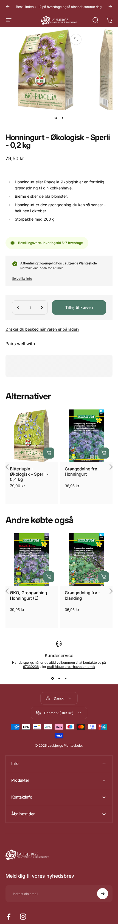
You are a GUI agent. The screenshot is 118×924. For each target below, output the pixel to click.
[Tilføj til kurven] (48, 453)
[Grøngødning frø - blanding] (86, 559)
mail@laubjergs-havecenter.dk (71, 667)
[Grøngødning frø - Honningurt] (86, 435)
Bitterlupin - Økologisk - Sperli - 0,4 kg (29, 474)
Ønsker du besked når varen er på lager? (42, 329)
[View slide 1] (52, 678)
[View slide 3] (65, 678)
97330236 (31, 667)
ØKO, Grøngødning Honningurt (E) (28, 595)
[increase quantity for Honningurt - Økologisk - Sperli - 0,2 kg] (41, 307)
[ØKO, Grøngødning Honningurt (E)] (31, 559)
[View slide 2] (59, 678)
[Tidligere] (8, 6)
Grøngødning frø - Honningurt (82, 471)
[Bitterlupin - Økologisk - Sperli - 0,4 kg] (31, 435)
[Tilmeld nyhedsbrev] (102, 893)
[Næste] (110, 6)
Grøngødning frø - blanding (82, 595)
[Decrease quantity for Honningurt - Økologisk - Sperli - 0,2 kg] (18, 307)
